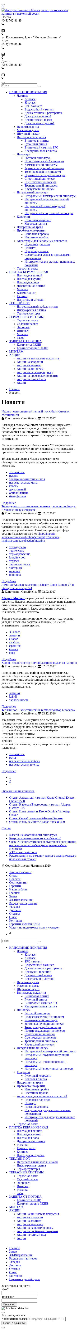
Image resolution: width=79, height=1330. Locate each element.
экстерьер (15, 567)
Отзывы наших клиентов (18, 791)
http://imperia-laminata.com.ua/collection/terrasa (29, 535)
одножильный (18, 492)
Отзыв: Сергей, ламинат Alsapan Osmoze (36, 818)
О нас (13, 917)
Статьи (6, 828)
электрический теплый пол (27, 479)
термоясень (16, 550)
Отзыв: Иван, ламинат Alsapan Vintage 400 (37, 821)
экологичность (18, 700)
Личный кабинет (20, 872)
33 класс (14, 632)
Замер (13, 896)
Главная (14, 892)
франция (15, 645)
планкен (14, 571)
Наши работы (18, 889)
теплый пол (17, 472)
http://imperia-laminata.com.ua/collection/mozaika (30, 538)
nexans (13, 475)
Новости (15, 879)
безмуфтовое (17, 496)
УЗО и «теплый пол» (23, 852)
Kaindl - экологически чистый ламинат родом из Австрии (39, 662)
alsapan (13, 639)
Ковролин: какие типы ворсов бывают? (35, 838)
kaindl (13, 696)
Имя (5, 1289)
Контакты (15, 920)
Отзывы (14, 913)
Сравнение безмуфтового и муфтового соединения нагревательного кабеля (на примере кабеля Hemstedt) (42, 845)
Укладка (14, 906)
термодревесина (19, 554)
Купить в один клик (14, 1323)
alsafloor (14, 642)
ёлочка (13, 649)
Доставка (15, 910)
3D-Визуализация (20, 899)
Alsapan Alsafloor (13, 598)
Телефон (8, 1296)
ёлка (12, 652)
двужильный (17, 489)
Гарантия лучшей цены (24, 924)
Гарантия (15, 886)
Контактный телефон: (16, 1318)
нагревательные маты (23, 482)
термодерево (17, 547)
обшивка (15, 574)
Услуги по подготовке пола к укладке (33, 927)
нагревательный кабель (24, 761)
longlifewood (17, 557)
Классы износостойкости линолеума (33, 834)
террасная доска (19, 564)
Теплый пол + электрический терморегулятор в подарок (38, 710)
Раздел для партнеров (23, 903)
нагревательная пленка (24, 764)
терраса (14, 561)
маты (12, 757)
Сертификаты (18, 882)
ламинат (14, 635)
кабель (13, 486)
